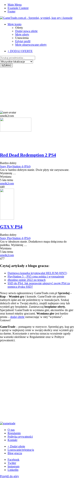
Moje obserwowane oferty (31, 44)
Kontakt (12, 440)
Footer (11, 11)
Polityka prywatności (20, 436)
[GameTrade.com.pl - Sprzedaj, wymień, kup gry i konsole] (36, 17)
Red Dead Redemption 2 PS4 (28, 155)
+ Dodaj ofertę (16, 446)
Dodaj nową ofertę (26, 31)
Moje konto (14, 24)
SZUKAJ (6, 65)
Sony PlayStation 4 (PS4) (15, 166)
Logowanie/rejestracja (21, 449)
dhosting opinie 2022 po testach (27, 279)
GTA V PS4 (11, 226)
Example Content (18, 8)
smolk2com (7, 183)
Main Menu (15, 4)
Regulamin (14, 433)
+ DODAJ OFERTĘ (20, 51)
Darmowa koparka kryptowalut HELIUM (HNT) (37, 273)
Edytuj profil (22, 41)
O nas (11, 429)
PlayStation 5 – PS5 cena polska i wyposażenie (36, 276)
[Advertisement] (37, 89)
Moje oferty (22, 34)
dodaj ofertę (17, 316)
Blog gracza (15, 453)
